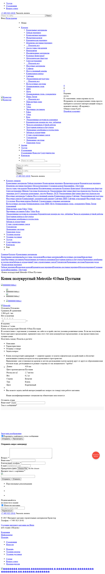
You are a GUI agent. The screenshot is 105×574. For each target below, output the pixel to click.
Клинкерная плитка (35, 73)
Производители (13, 564)
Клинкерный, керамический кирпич (38, 198)
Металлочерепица (40, 186)
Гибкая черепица (33, 32)
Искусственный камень (36, 71)
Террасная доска (33, 142)
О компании (26, 153)
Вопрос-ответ (12, 561)
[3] (7, 318)
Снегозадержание (34, 60)
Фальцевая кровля (34, 37)
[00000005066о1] (8, 285)
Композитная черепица (36, 35)
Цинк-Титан (31, 96)
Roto (28, 117)
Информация (6, 535)
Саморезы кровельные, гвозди (32, 193)
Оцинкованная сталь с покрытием (41, 94)
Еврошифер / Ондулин (74, 186)
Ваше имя (6, 402)
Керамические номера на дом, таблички (43, 122)
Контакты (10, 244)
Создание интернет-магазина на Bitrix (17, 525)
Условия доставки (14, 237)
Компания (5, 532)
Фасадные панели (14, 198)
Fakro (28, 104)
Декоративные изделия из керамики (42, 119)
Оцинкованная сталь (35, 86)
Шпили (25, 191)
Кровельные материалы (36, 30)
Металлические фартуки (37, 58)
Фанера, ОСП (52, 193)
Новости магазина (12, 505)
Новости (36, 153)
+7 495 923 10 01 (8, 13)
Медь (28, 91)
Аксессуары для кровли (36, 48)
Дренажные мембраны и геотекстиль (42, 130)
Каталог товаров (13, 180)
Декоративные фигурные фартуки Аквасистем (70, 191)
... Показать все (33, 45)
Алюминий (11, 206)
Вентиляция (31, 50)
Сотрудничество (47, 153)
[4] (10, 318)
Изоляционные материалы (37, 53)
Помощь (4, 537)
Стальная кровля (56, 186)
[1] (2, 318)
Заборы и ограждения (35, 132)
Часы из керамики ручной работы (41, 124)
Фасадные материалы (35, 66)
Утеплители (31, 137)
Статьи (9, 559)
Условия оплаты (13, 234)
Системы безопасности (39, 191)
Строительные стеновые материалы (54, 201)
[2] (5, 318)
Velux (28, 107)
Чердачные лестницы (35, 109)
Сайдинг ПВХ (61, 198)
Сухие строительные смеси (38, 135)
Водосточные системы (36, 84)
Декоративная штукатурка (37, 78)
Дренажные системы (35, 140)
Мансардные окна (34, 101)
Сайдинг (30, 76)
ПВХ (28, 89)
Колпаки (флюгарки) (35, 55)
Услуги (9, 239)
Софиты (29, 68)
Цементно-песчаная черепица (39, 43)
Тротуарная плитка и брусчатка (40, 127)
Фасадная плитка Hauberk (27, 201)
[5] (12, 318)
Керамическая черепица (36, 40)
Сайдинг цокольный (77, 198)
